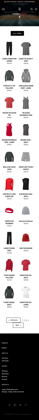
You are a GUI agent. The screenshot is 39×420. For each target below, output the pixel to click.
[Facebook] (15, 405)
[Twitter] (10, 405)
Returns (4, 376)
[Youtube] (20, 405)
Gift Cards (5, 361)
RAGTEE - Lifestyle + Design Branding (20, 414)
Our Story (5, 358)
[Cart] (36, 9)
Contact (4, 379)
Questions (5, 374)
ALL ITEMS (17, 33)
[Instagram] (26, 405)
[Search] (32, 9)
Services (5, 371)
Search (4, 348)
